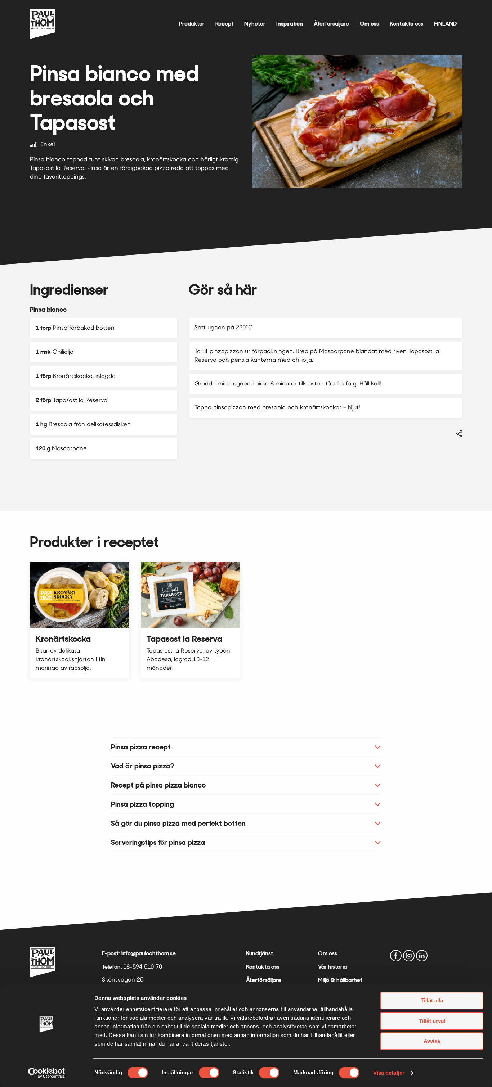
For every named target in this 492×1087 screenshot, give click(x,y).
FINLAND (445, 23)
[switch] (209, 1072)
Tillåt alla (432, 1000)
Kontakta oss (406, 23)
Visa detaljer (388, 1073)
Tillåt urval (432, 1021)
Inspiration (289, 23)
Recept (224, 23)
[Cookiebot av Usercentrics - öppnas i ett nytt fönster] (46, 1073)
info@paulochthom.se (148, 953)
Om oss (369, 23)
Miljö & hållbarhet (340, 980)
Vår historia (332, 966)
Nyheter (254, 23)
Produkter (192, 23)
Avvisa (432, 1041)
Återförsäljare (331, 23)
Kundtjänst (259, 953)
